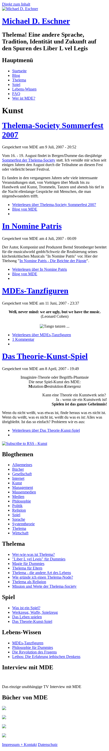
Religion (19, 510)
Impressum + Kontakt (19, 744)
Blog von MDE (24, 209)
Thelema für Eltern (27, 568)
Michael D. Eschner (36, 21)
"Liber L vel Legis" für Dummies (38, 559)
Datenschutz (48, 744)
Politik (17, 506)
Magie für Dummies (28, 563)
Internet (18, 478)
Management (22, 487)
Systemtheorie (23, 524)
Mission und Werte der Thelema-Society (44, 586)
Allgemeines (22, 465)
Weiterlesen (54, 204)
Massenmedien (24, 492)
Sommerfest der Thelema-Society (28, 160)
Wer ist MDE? (23, 98)
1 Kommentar (23, 339)
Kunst (17, 483)
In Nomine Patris (32, 226)
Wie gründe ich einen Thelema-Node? (42, 577)
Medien (18, 496)
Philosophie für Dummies (32, 647)
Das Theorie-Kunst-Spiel (45, 356)
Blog (16, 75)
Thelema (19, 80)
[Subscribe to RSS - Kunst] (24, 443)
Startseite (19, 71)
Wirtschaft (20, 533)
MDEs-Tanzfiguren (35, 290)
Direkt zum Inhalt (16, 4)
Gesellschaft (22, 474)
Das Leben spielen (27, 617)
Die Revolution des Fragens (34, 652)
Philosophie (21, 501)
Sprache (18, 519)
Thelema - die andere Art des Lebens (41, 573)
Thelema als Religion (29, 582)
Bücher (18, 469)
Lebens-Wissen (24, 89)
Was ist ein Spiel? (26, 608)
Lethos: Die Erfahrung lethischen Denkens (46, 656)
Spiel (16, 84)
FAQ (16, 94)
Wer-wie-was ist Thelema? (33, 554)
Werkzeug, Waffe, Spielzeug (35, 612)
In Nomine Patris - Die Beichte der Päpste (53, 261)
